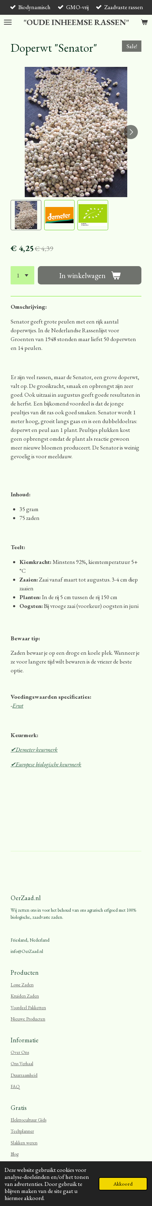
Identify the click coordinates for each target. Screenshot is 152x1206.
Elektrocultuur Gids (28, 1120)
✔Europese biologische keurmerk (46, 764)
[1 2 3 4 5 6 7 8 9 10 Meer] (22, 275)
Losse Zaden (22, 985)
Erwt (17, 705)
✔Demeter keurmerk (34, 749)
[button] (26, 215)
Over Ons (20, 1052)
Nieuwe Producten (28, 1019)
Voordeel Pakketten (28, 1008)
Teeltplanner (22, 1131)
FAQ (15, 1086)
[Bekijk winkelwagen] (144, 22)
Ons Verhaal (22, 1064)
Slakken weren (24, 1143)
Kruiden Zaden (25, 996)
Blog (14, 1154)
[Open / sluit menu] (8, 22)
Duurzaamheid (24, 1075)
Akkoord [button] (123, 1183)
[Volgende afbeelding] (131, 132)
